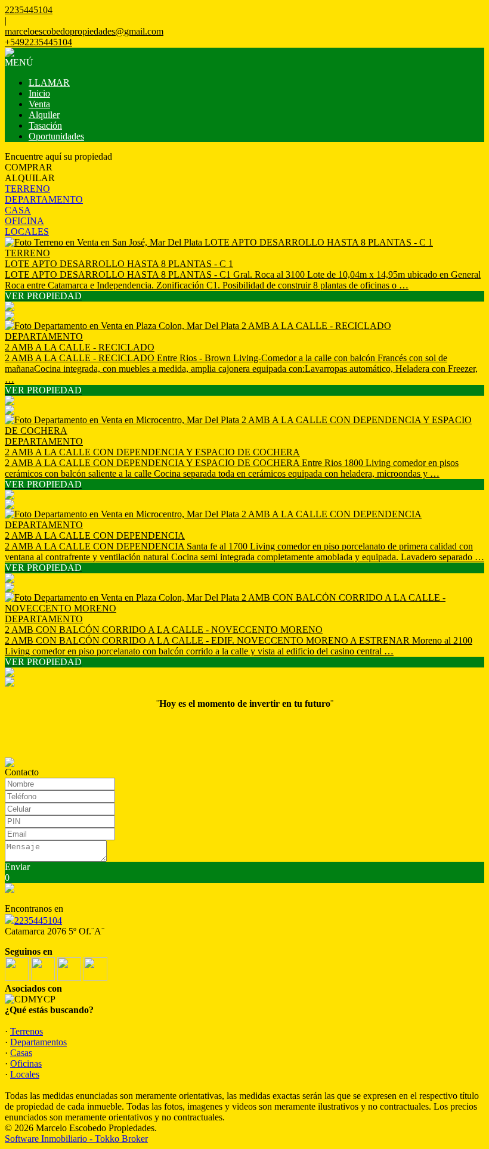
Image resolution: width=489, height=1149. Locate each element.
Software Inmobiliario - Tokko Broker (76, 1139)
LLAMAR (49, 82)
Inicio (39, 93)
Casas (21, 1053)
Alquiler (44, 115)
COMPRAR (28, 167)
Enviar (17, 867)
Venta (39, 104)
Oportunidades (56, 136)
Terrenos (26, 1031)
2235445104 (38, 920)
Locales (24, 1074)
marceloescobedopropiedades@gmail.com (84, 31)
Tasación (45, 125)
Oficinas (26, 1063)
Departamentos (38, 1042)
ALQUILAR (30, 178)
